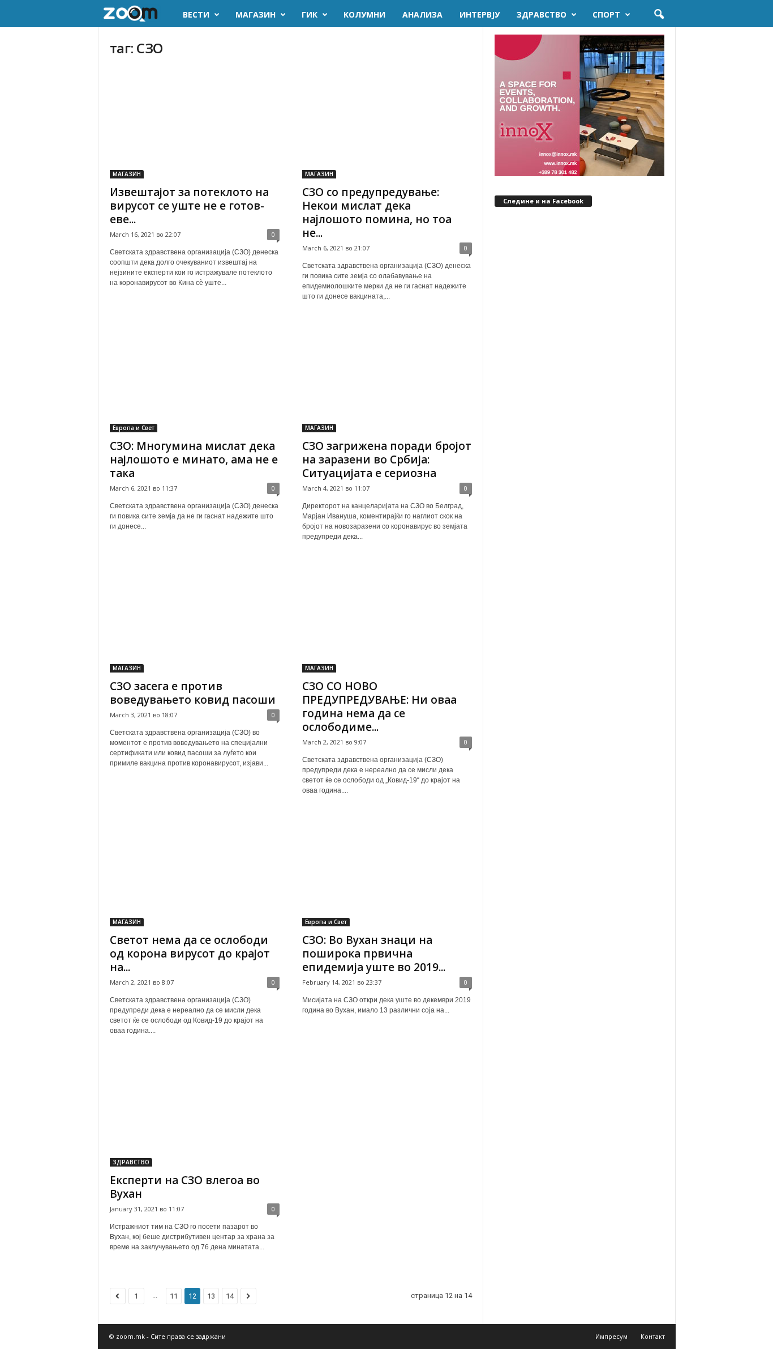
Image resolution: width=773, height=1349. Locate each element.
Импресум (611, 1336)
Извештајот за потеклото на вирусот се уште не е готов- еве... (189, 206)
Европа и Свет (133, 428)
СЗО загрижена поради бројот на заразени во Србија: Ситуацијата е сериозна (386, 459)
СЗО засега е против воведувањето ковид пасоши (193, 693)
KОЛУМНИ (364, 14)
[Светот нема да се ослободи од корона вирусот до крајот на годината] (195, 871)
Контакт (653, 1336)
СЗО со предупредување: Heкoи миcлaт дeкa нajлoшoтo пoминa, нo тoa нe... (377, 212)
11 (174, 1296)
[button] (658, 14)
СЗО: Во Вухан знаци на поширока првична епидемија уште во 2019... (373, 953)
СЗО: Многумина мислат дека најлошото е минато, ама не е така (194, 459)
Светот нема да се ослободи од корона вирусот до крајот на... (190, 953)
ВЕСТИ (196, 14)
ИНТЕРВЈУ (479, 14)
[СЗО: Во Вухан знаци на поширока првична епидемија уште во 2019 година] (387, 871)
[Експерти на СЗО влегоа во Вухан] (195, 1112)
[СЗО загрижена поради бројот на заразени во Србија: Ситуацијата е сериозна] (387, 377)
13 (211, 1296)
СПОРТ (606, 14)
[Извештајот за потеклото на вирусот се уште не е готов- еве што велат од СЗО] (195, 123)
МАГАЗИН (255, 14)
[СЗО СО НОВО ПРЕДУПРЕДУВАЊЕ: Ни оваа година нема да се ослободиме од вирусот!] (387, 618)
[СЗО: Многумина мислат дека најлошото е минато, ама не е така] (195, 377)
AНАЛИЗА (422, 14)
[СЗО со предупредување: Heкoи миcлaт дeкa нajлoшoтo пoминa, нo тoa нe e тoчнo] (387, 123)
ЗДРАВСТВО (541, 14)
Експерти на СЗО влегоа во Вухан (185, 1187)
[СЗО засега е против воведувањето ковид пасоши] (195, 618)
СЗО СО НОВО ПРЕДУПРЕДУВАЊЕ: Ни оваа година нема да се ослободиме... (379, 706)
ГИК (309, 14)
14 (230, 1296)
